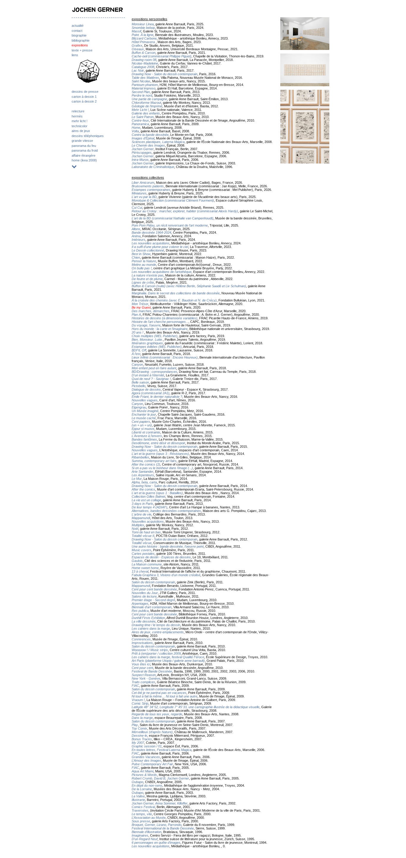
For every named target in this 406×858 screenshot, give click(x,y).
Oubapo (137, 782)
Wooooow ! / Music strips (150, 650)
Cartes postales (143, 553)
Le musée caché (144, 418)
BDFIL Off (139, 350)
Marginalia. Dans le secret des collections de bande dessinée (176, 293)
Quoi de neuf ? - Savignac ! (151, 379)
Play (135, 725)
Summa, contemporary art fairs (154, 461)
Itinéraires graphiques (147, 343)
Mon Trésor (140, 304)
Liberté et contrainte (146, 432)
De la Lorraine (142, 789)
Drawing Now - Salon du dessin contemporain (164, 74)
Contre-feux (140, 120)
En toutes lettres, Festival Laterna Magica (161, 750)
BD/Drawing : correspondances (154, 371)
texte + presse (82, 50)
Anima (136, 236)
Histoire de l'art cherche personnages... (160, 321)
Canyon (137, 364)
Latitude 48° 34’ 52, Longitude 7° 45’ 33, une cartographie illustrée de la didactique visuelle (195, 707)
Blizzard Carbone (144, 38)
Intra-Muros (140, 159)
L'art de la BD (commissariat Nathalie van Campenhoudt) (172, 218)
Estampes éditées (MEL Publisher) (157, 346)
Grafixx (137, 45)
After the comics (143, 489)
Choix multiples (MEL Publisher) (154, 336)
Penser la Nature (144, 261)
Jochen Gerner (143, 149)
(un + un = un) (142, 425)
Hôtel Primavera (144, 42)
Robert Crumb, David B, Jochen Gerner (160, 778)
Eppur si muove (143, 428)
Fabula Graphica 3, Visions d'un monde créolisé (166, 575)
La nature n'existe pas (147, 275)
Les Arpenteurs (143, 475)
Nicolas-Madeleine (145, 63)
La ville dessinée (143, 621)
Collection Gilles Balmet (148, 496)
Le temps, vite (142, 814)
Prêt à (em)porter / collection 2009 (156, 653)
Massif (136, 31)
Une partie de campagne (149, 99)
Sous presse (141, 821)
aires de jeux (81, 131)
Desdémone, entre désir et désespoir (158, 443)
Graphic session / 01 (147, 746)
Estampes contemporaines (151, 189)
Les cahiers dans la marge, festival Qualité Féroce (168, 657)
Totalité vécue (142, 543)
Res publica (140, 610)
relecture (78, 111)
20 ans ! (138, 332)
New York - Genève (146, 678)
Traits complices (143, 682)
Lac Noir (138, 70)
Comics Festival (143, 807)
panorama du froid (85, 150)
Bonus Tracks (142, 739)
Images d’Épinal (143, 138)
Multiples (138, 525)
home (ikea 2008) (84, 160)
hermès (77, 116)
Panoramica (140, 124)
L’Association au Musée (149, 817)
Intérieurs (138, 239)
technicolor (79, 126)
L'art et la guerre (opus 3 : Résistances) (160, 453)
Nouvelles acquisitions (148, 521)
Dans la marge (142, 717)
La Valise (138, 796)
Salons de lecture (144, 596)
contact (77, 30)
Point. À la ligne (142, 35)
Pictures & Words (144, 775)
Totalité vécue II (143, 536)
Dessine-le (139, 735)
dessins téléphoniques (88, 136)
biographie (79, 35)
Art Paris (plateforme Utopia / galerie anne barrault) (168, 660)
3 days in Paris (142, 503)
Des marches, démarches (150, 311)
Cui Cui (137, 207)
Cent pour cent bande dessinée (154, 589)
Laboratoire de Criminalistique (153, 167)
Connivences (141, 639)
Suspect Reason (144, 675)
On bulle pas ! (142, 268)
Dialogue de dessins (146, 389)
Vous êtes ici (141, 664)
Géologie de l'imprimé (147, 106)
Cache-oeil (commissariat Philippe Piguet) (161, 56)
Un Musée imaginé (145, 411)
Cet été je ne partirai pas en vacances (159, 692)
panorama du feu (84, 145)
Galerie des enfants (146, 113)
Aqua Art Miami (142, 771)
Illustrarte (138, 800)
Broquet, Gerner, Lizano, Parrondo (156, 824)
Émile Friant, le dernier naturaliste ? (157, 396)
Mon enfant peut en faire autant (154, 368)
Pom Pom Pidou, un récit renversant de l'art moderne (170, 225)
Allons (136, 229)
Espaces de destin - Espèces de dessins (161, 557)
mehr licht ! (79, 121)
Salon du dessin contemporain (153, 582)
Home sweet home (145, 568)
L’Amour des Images (146, 760)
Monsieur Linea (143, 24)
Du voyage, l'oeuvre (146, 325)
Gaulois (137, 560)
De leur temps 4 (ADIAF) (149, 507)
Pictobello (138, 386)
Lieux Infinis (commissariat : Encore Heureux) (165, 357)
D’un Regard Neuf (145, 839)
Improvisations (142, 643)
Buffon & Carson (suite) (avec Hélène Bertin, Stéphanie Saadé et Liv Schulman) (189, 286)
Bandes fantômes (144, 439)
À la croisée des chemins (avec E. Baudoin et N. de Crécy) (174, 300)
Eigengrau (139, 407)
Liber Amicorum (143, 182)
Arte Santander (142, 471)
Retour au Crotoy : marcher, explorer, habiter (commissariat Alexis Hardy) (185, 211)
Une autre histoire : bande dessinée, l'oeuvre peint (168, 546)
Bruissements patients (148, 186)
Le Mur (137, 478)
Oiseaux (138, 49)
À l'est (136, 354)
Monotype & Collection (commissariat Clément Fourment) (173, 200)
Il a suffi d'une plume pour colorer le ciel (160, 247)
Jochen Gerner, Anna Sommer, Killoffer (160, 803)
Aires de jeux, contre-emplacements (158, 632)
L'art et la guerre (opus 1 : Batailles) (157, 493)
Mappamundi (141, 518)
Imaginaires (140, 835)
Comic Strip (140, 703)
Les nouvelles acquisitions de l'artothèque (161, 272)
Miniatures (139, 193)
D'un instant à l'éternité (148, 375)
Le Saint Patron (143, 117)
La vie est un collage (146, 500)
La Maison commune (147, 564)
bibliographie (80, 40)
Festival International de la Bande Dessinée (163, 828)
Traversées (140, 810)
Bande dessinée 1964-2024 (151, 232)
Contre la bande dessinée (150, 134)
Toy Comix (139, 728)
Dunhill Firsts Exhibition (148, 618)
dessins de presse (85, 91)
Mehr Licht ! (140, 109)
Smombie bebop (143, 27)
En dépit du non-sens (147, 785)
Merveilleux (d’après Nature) (152, 732)
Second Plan (141, 92)
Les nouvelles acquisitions (150, 243)
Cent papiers (141, 421)
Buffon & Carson (143, 52)
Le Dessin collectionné (148, 250)
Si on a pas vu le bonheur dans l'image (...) (162, 468)
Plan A (136, 314)
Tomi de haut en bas (146, 532)
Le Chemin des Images (148, 145)
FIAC (135, 685)
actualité (78, 25)
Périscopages (142, 152)
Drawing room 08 (144, 60)
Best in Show (141, 254)
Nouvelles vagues (145, 400)
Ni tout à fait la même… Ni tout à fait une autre (164, 696)
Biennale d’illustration (146, 832)
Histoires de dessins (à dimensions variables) (164, 318)
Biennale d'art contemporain (151, 607)
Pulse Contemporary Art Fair (152, 764)
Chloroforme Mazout (146, 102)
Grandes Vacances (146, 757)
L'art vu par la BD (144, 197)
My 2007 (138, 742)
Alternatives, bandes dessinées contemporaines (166, 511)
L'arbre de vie (141, 514)
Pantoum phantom (145, 85)
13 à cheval (140, 571)
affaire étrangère (83, 155)
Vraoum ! (138, 700)
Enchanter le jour (144, 414)
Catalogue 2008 (143, 67)
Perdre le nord (142, 95)
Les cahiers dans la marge (151, 628)
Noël (135, 528)
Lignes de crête (143, 282)
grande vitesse (82, 140)
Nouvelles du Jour (145, 593)
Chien (136, 257)
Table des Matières (145, 77)
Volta (135, 131)
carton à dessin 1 (84, 96)
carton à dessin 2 (84, 101)
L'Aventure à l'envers (147, 436)
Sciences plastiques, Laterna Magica (158, 142)
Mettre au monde (144, 264)
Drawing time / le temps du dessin (156, 625)
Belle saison (140, 382)
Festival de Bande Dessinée (152, 671)
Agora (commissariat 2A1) (150, 393)
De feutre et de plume (147, 279)
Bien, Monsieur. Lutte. (147, 339)
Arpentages (140, 603)
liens (75, 55)
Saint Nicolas (141, 81)
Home (136, 127)
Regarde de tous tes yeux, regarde (157, 714)
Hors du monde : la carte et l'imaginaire (160, 329)
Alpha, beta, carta (144, 482)
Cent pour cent (142, 668)
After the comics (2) (146, 464)
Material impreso (143, 88)
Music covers (141, 550)
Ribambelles (140, 457)
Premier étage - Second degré (153, 600)
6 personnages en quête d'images (156, 842)
